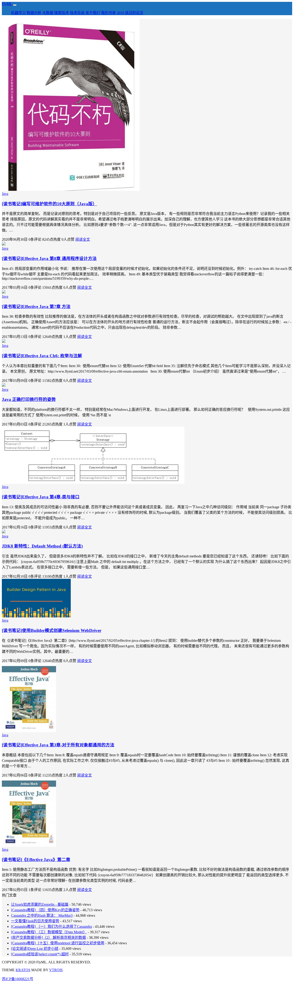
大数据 (47, 13)
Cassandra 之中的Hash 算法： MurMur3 (42, 915)
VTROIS (56, 970)
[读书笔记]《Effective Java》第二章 (36, 859)
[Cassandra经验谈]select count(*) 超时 (40, 954)
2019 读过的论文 (130, 13)
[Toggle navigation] (15, 5)
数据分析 (34, 13)
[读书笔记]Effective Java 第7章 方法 (36, 306)
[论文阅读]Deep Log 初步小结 (34, 949)
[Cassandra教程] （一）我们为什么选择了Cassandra (51, 926)
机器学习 (18, 13)
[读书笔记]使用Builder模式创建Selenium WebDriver (51, 630)
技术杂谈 (77, 13)
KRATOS (23, 970)
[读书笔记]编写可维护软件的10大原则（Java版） (49, 203)
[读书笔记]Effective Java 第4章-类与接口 (40, 496)
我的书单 (108, 13)
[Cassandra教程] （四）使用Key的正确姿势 (45, 910)
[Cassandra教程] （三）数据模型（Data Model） (49, 932)
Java (5, 194)
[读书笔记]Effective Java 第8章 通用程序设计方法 (49, 258)
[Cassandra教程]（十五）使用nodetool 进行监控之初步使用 (57, 943)
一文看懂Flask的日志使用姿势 (35, 921)
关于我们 (92, 13)
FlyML (7, 4)
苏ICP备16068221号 (17, 979)
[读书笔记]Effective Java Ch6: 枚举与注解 (42, 355)
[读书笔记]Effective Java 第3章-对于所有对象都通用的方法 (58, 744)
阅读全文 (82, 239)
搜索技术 (61, 13)
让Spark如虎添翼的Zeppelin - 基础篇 (39, 904)
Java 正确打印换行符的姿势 (29, 399)
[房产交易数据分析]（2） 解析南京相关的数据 (48, 937)
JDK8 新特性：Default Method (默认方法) (42, 546)
